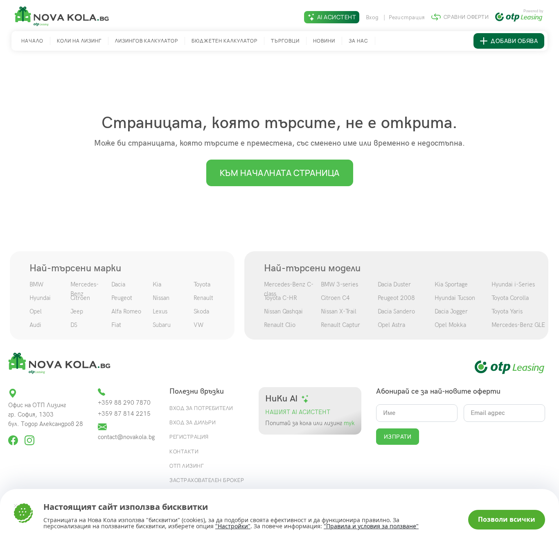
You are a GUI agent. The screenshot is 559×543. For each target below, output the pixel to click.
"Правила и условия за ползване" (371, 526)
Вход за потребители (201, 408)
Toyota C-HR (280, 298)
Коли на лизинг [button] (79, 40)
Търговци (285, 40)
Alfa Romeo (126, 311)
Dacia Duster (394, 284)
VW (198, 325)
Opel (35, 311)
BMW (36, 284)
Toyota (202, 284)
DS (73, 325)
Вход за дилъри (192, 422)
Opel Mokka (450, 325)
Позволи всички (506, 519)
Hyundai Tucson (455, 298)
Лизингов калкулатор (146, 40)
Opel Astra (391, 325)
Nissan (161, 298)
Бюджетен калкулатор (224, 40)
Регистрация (407, 17)
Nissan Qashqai (283, 311)
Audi (35, 325)
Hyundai (40, 298)
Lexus (160, 311)
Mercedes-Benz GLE (518, 325)
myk (348, 423)
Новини (324, 40)
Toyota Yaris (507, 311)
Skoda (201, 311)
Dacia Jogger (451, 311)
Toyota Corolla (510, 298)
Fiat (116, 325)
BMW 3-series (339, 284)
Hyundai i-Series (513, 284)
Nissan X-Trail (338, 311)
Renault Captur (340, 325)
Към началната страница (280, 172)
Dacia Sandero (396, 311)
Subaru (162, 325)
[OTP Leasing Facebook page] (14, 437)
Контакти (183, 451)
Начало (32, 40)
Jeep (76, 311)
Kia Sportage (451, 284)
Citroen (80, 298)
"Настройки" (232, 526)
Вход (373, 17)
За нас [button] (358, 40)
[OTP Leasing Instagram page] (29, 437)
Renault (203, 298)
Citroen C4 (335, 298)
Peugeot (121, 298)
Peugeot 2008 (396, 298)
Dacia (118, 284)
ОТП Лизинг (186, 465)
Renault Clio (279, 325)
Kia (157, 284)
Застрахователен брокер (206, 480)
